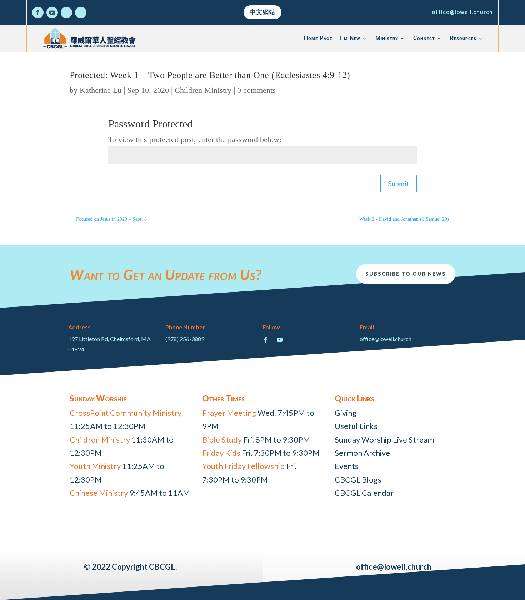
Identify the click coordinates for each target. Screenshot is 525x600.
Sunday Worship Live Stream (384, 439)
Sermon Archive (362, 453)
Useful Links (356, 426)
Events (347, 466)
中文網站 (262, 12)
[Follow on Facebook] (38, 12)
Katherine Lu (100, 90)
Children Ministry (203, 90)
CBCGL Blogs (358, 479)
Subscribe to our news (405, 274)
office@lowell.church (462, 12)
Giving (345, 413)
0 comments (256, 90)
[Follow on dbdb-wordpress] (66, 12)
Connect (424, 38)
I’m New (350, 38)
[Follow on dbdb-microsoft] (80, 12)
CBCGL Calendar (364, 493)
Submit (398, 184)
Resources (463, 38)
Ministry (386, 38)
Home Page (318, 38)
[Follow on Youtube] (52, 12)
